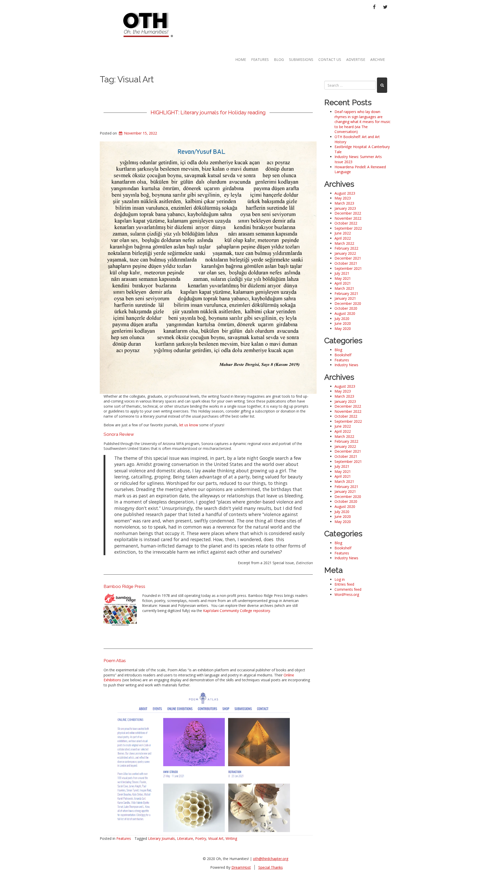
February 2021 (346, 293)
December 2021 (347, 258)
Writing (231, 838)
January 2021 (345, 298)
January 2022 (345, 253)
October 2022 (345, 223)
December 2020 (347, 303)
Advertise (355, 59)
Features (260, 59)
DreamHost (241, 867)
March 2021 (344, 288)
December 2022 (347, 213)
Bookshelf (342, 354)
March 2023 (344, 203)
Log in (339, 579)
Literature (185, 838)
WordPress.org (346, 594)
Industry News (346, 364)
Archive (377, 59)
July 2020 (341, 318)
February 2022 (346, 248)
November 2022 (347, 218)
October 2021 (345, 263)
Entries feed (344, 584)
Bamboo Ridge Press (124, 586)
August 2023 (344, 193)
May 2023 (342, 198)
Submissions (301, 59)
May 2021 (342, 278)
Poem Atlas (115, 660)
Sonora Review (119, 434)
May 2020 (342, 328)
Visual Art (216, 838)
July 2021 (341, 273)
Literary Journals (161, 838)
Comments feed (347, 589)
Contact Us (329, 59)
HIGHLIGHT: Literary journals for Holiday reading (208, 112)
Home (240, 59)
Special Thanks (270, 867)
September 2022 (348, 228)
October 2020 (345, 308)
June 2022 (342, 233)
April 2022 (342, 238)
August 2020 (344, 313)
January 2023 (345, 208)
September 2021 (348, 268)
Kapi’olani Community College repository (236, 610)
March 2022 (344, 243)
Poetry (200, 838)
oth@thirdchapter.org (270, 858)
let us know (188, 424)
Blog (279, 59)
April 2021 (342, 283)
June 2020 (342, 323)
